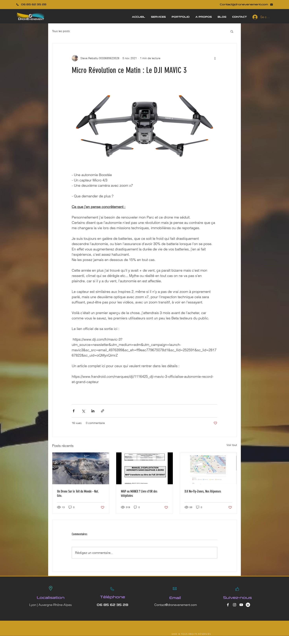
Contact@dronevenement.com (175, 605)
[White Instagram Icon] (234, 605)
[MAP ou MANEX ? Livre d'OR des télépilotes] (144, 468)
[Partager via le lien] (102, 411)
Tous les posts (61, 31)
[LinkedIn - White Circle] (248, 605)
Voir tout (231, 445)
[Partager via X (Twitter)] (83, 411)
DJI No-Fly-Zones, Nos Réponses (203, 491)
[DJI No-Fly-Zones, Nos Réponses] (208, 468)
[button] (232, 31)
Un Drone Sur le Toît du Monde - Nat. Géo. (78, 493)
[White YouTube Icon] (241, 605)
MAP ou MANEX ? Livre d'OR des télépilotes (139, 493)
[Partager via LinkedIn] (93, 411)
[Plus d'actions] (215, 58)
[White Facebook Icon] (228, 605)
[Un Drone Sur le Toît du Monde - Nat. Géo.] (80, 468)
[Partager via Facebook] (73, 411)
